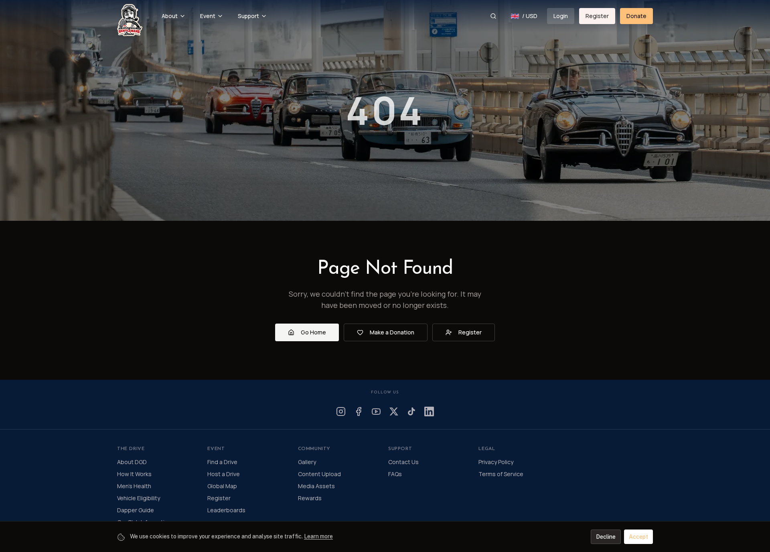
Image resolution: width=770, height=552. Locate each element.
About (170, 16)
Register (597, 16)
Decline (606, 537)
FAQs (395, 474)
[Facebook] (358, 411)
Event (207, 16)
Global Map (222, 486)
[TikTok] (411, 411)
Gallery (307, 462)
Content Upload (319, 474)
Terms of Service (500, 474)
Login (560, 16)
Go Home (313, 332)
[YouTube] (376, 411)
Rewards (310, 498)
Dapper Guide (135, 510)
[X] (394, 411)
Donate (636, 16)
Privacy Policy (495, 462)
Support (248, 16)
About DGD (132, 462)
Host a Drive (223, 474)
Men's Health (134, 486)
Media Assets (316, 486)
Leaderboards (226, 510)
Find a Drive (222, 462)
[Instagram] (341, 411)
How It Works (134, 474)
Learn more (318, 536)
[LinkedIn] (429, 411)
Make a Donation (392, 332)
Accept (638, 537)
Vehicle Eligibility (138, 498)
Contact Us (403, 462)
